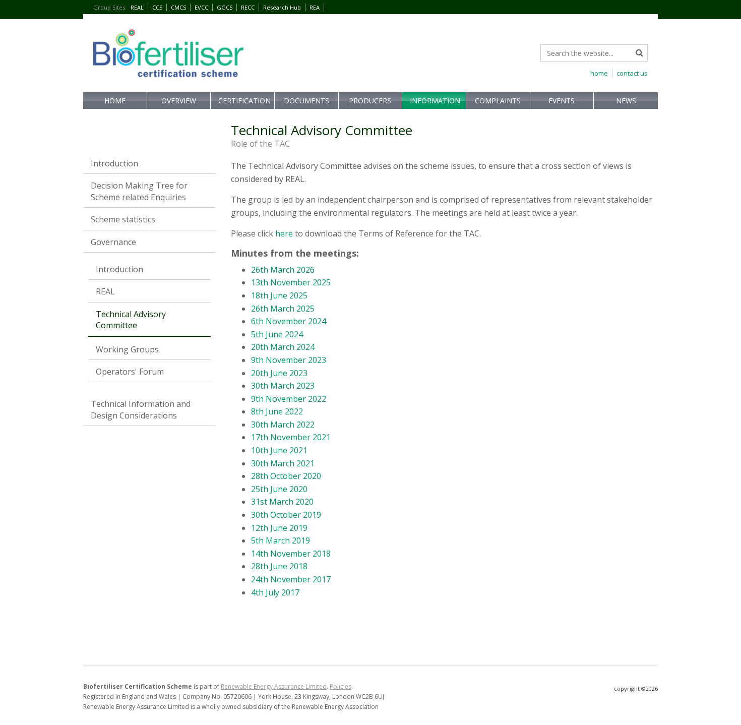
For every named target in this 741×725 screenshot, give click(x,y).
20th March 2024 (284, 346)
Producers (370, 100)
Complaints (498, 100)
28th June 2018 (279, 566)
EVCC (201, 7)
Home (115, 100)
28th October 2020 (286, 475)
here (284, 233)
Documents (306, 100)
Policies (340, 686)
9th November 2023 (288, 360)
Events (561, 100)
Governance (113, 242)
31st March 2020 (282, 501)
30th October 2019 (286, 514)
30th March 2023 (283, 385)
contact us (632, 73)
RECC (248, 7)
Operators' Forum (130, 371)
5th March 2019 (281, 540)
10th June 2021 (279, 450)
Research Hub (282, 7)
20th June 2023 (279, 373)
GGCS (224, 7)
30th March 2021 (283, 463)
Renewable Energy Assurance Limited (274, 686)
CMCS (178, 7)
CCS (157, 7)
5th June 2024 (278, 334)
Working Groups (127, 349)
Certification (244, 100)
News (626, 100)
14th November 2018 (291, 553)
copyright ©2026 (636, 688)
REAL (137, 7)
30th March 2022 (283, 424)
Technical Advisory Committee (131, 320)
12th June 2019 (279, 527)
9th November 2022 (288, 398)
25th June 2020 (279, 489)
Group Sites (110, 7)
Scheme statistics (123, 219)
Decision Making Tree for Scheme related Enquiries (139, 191)
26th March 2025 (283, 308)
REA (315, 7)
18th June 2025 (279, 295)
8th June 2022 (277, 411)
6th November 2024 (288, 321)
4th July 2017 (275, 592)
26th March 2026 (283, 269)
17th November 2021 (291, 437)
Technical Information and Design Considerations (141, 409)
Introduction (114, 163)
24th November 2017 (291, 579)
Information (435, 100)
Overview (178, 100)
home (599, 73)
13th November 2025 (291, 282)
